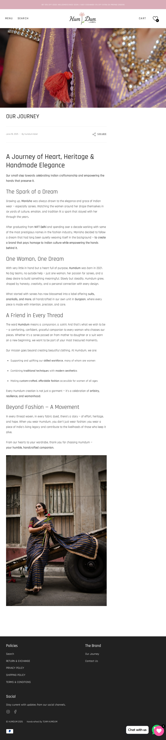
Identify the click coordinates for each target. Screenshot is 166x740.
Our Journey (92, 654)
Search (10, 654)
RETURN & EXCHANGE (18, 661)
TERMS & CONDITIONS (18, 682)
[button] (23, 18)
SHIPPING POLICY (15, 675)
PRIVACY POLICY (15, 668)
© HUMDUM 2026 (14, 721)
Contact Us (91, 661)
